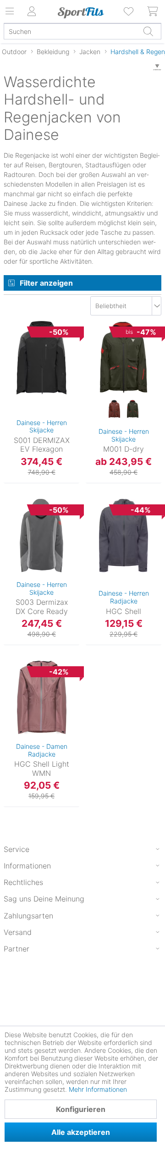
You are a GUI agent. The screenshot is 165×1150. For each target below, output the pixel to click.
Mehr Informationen (98, 1089)
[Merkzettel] (129, 11)
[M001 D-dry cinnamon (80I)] (114, 409)
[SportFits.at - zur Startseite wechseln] (80, 13)
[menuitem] (129, 11)
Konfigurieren (80, 1109)
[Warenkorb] (153, 11)
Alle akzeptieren (80, 1132)
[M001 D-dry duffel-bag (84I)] (133, 409)
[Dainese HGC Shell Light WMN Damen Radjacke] (41, 697)
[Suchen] (148, 31)
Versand (18, 932)
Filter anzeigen (46, 283)
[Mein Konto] (32, 11)
